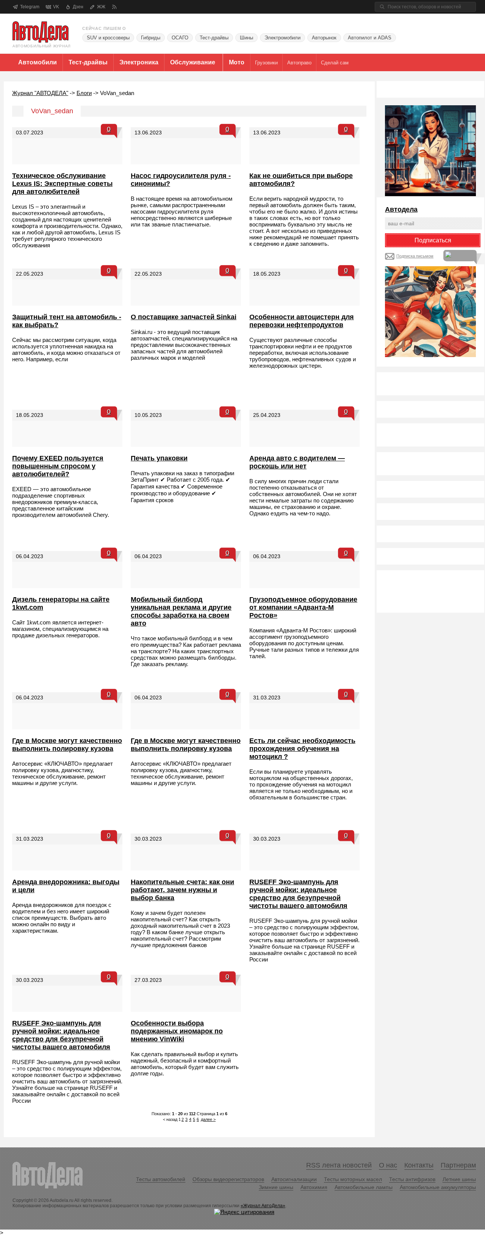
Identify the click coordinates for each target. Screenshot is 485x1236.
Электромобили (282, 38)
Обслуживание (192, 62)
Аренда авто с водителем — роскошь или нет (297, 462)
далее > (208, 1119)
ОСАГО (180, 38)
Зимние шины (276, 1187)
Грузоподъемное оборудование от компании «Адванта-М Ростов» (303, 607)
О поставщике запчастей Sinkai (183, 317)
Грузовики (266, 63)
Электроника (138, 62)
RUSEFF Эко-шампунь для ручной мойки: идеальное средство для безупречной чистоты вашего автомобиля (298, 894)
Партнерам (458, 1165)
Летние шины (459, 1179)
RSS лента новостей (339, 1165)
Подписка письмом (414, 256)
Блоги (84, 93)
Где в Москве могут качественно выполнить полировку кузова (67, 744)
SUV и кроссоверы (108, 38)
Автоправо (299, 63)
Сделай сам (335, 63)
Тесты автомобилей (160, 1179)
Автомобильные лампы (364, 1187)
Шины (246, 38)
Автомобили (37, 62)
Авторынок (324, 38)
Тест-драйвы (214, 38)
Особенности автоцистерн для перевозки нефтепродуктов (301, 321)
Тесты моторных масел (353, 1179)
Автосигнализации (294, 1179)
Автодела (401, 209)
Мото (236, 62)
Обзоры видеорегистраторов (228, 1179)
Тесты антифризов (412, 1179)
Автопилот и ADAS (369, 38)
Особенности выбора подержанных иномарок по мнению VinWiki (177, 1031)
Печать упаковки (159, 458)
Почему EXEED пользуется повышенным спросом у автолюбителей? (57, 466)
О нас (388, 1165)
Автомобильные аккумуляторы (438, 1187)
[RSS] (114, 7)
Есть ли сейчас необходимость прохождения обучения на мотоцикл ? (302, 748)
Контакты (418, 1165)
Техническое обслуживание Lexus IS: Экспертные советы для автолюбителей (62, 183)
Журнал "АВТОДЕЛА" (40, 93)
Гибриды (150, 38)
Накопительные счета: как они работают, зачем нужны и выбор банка (182, 890)
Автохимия (313, 1187)
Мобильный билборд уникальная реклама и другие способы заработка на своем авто (181, 611)
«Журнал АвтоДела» (263, 1205)
